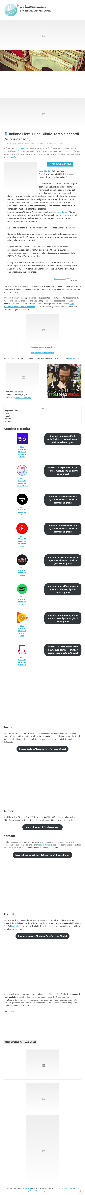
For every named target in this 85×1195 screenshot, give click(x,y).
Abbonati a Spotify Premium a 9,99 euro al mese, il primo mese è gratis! (63, 589)
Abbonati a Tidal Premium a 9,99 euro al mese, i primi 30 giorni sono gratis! (63, 499)
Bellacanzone (33, 7)
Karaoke (8, 419)
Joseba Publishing (57, 151)
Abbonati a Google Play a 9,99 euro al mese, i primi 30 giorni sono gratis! (63, 618)
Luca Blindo (21, 148)
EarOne (13, 1011)
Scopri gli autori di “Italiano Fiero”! (42, 827)
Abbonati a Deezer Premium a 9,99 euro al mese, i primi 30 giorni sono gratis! (63, 560)
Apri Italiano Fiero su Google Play (22, 631)
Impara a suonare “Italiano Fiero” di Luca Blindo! (42, 936)
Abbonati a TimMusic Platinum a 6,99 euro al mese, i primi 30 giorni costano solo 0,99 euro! (63, 649)
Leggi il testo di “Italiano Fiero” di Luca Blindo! (42, 748)
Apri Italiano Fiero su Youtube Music (22, 541)
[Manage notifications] (80, 1191)
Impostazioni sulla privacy (51, 1191)
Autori (7, 416)
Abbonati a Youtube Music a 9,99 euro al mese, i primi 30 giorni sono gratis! (63, 528)
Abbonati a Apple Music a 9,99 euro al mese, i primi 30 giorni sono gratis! (63, 470)
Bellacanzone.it (25, 1188)
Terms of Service (35, 1191)
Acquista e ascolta (12, 410)
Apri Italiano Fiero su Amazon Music (22, 452)
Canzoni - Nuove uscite (54, 144)
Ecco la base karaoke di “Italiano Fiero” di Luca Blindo (42, 854)
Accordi (8, 421)
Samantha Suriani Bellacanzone (30, 144)
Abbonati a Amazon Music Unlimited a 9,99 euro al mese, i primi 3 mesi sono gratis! (62, 439)
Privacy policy (69, 1188)
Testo (7, 413)
